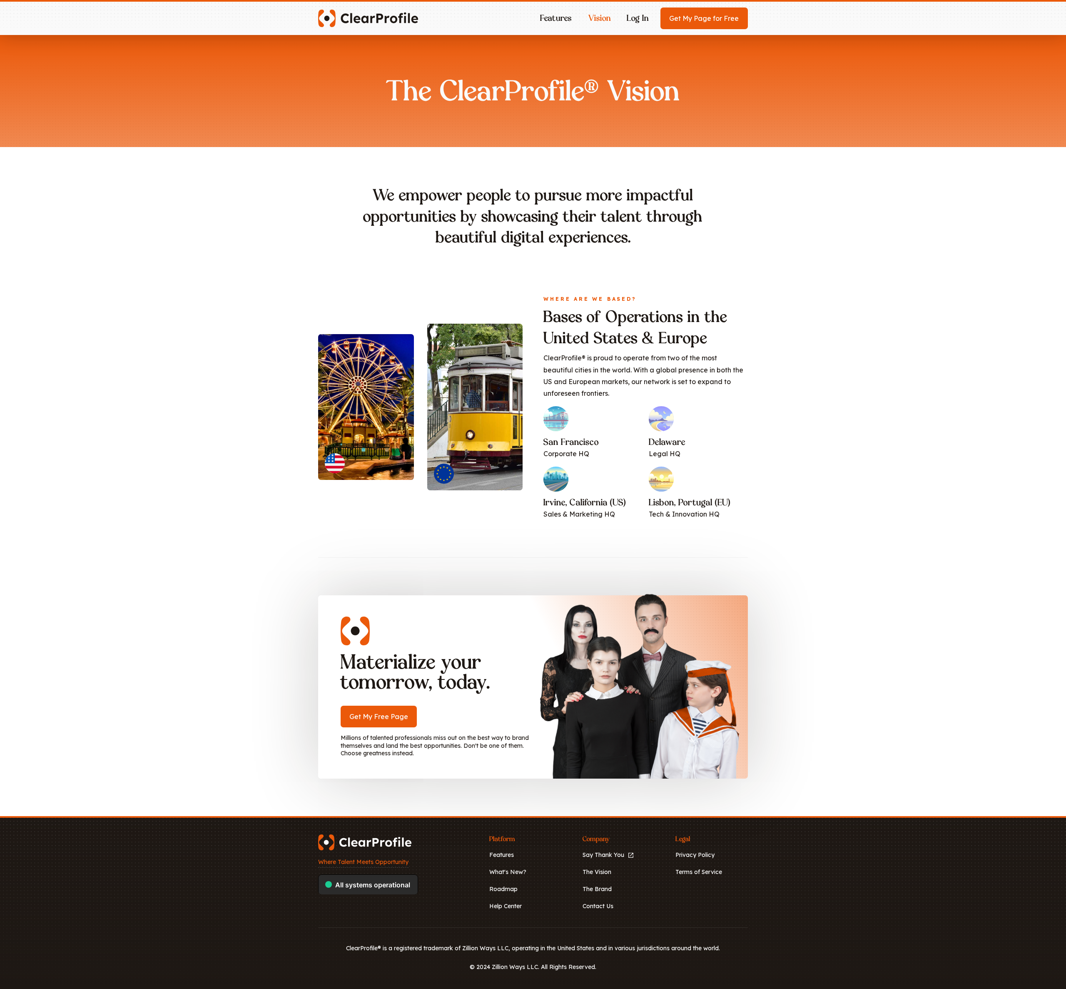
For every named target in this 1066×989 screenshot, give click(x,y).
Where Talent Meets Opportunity (363, 862)
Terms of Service (698, 872)
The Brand (597, 889)
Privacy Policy (695, 855)
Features (501, 855)
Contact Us (598, 906)
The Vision (597, 872)
